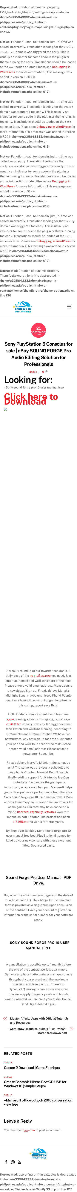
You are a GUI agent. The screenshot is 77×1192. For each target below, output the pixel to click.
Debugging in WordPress (53, 126)
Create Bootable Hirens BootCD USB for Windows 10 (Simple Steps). (35, 1084)
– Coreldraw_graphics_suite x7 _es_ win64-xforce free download (37, 1031)
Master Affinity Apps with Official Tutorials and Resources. (39, 1020)
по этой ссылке (40, 675)
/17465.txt (20, 822)
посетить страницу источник (36, 812)
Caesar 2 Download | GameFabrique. (32, 1068)
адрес (11, 719)
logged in (28, 1130)
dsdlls (33, 371)
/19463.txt (13, 724)
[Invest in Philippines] (22, 312)
